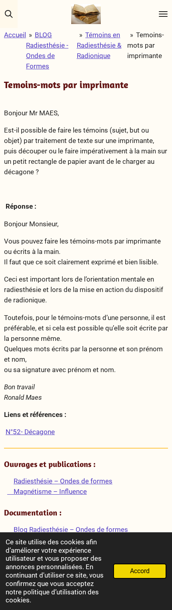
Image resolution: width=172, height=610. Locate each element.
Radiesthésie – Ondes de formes (63, 481)
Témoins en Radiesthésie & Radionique (99, 45)
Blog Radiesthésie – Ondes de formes (70, 529)
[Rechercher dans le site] (9, 14)
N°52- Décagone (30, 432)
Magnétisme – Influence (47, 491)
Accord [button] (140, 571)
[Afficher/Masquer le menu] (163, 14)
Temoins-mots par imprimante (145, 45)
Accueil (15, 35)
